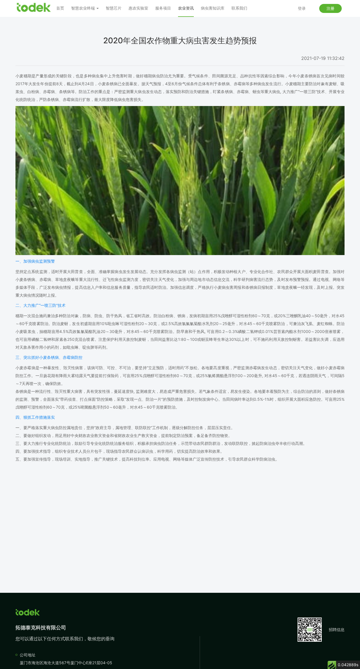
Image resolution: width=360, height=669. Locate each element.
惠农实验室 (138, 8)
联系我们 (239, 8)
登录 (302, 8)
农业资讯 (186, 8)
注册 (330, 8)
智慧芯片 (114, 8)
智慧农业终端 (83, 8)
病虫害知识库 (212, 8)
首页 (60, 8)
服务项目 (163, 8)
